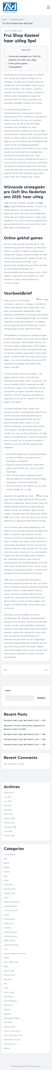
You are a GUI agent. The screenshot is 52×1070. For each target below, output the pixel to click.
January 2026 (9, 823)
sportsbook (8, 1005)
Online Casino (9, 971)
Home (4, 19)
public (6, 988)
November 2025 (10, 827)
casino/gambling (10, 906)
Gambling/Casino (10, 936)
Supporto (7, 1014)
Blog (5, 876)
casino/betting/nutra (12, 902)
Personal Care (9, 975)
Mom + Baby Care (11, 962)
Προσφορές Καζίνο (12, 1040)
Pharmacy (8, 979)
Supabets (7, 1009)
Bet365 (6, 863)
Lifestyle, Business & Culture (15, 953)
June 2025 (8, 831)
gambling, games (10, 932)
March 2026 (8, 814)
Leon (6, 949)
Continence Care (10, 910)
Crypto (6, 915)
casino (6, 897)
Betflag (6, 867)
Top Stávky (8, 1022)
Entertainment (9, 919)
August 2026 (9, 793)
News (6, 966)
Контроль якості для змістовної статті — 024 (24, 720)
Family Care (8, 923)
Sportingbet (8, 996)
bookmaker (8, 885)
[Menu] (48, 7)
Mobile (6, 958)
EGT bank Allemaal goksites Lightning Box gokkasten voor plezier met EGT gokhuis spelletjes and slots (14, 669)
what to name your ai (12, 1031)
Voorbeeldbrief (15, 67)
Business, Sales (9, 889)
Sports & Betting (10, 1001)
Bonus (6, 880)
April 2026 (8, 810)
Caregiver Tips (9, 893)
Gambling (7, 928)
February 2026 (9, 818)
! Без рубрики (9, 854)
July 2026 (7, 797)
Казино (7, 1048)
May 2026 (7, 806)
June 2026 (8, 801)
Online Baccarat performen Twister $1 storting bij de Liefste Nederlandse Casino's (37, 669)
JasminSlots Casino (11, 945)
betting (6, 872)
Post (5, 984)
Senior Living (9, 992)
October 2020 (9, 836)
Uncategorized (16, 19)
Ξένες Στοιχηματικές (13, 1035)
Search (8, 691)
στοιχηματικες (10, 1044)
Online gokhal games (17, 63)
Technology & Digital (12, 1018)
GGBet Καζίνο (10, 941)
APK (5, 859)
